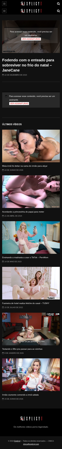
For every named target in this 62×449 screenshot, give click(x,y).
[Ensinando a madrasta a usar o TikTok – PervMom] (31, 237)
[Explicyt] (31, 3)
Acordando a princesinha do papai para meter (23, 212)
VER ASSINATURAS (31, 39)
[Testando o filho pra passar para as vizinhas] (31, 329)
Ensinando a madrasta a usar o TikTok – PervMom (25, 257)
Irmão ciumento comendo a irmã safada (20, 395)
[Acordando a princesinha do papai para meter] (31, 191)
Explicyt (17, 441)
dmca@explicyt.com (31, 444)
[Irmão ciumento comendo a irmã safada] (31, 374)
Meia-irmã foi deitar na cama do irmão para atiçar (24, 166)
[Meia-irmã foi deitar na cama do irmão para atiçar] (31, 146)
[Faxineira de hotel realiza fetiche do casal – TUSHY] (31, 283)
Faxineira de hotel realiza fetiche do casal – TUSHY (25, 303)
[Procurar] (58, 3)
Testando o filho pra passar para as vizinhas (22, 349)
